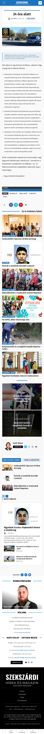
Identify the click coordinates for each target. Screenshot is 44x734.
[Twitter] (16, 205)
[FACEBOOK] (29, 662)
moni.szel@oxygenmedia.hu (25, 650)
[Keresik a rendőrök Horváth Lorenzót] (22, 253)
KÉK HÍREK (31, 18)
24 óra (5, 196)
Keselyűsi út (13, 193)
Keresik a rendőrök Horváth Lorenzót (18, 266)
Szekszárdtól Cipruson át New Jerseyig (19, 239)
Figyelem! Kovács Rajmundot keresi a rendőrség (22, 528)
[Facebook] (11, 205)
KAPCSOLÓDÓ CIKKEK (11, 460)
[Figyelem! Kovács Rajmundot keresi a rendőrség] (22, 515)
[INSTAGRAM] (31, 662)
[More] (26, 205)
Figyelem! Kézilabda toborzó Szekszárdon (20, 376)
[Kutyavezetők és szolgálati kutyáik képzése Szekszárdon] (22, 334)
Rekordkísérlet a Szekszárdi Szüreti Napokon (21, 293)
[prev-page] (3, 496)
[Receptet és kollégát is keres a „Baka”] (9, 549)
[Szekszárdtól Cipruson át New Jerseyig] (22, 226)
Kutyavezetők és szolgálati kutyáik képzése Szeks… (21, 348)
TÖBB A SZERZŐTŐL (31, 460)
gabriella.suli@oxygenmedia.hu (24, 658)
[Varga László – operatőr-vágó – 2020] (22, 597)
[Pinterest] (21, 205)
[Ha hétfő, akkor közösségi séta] (22, 307)
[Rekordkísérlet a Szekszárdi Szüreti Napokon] (22, 280)
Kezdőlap (22, 8)
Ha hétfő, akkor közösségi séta (15, 320)
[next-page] (7, 496)
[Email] (25, 446)
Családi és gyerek (8, 316)
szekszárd (32, 193)
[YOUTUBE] (26, 662)
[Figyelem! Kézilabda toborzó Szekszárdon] (22, 363)
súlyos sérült (23, 193)
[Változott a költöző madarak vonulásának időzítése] (9, 559)
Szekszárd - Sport (9, 373)
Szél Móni (18, 443)
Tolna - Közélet (8, 343)
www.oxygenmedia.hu (22, 632)
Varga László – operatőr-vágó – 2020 (16, 607)
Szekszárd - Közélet (9, 236)
